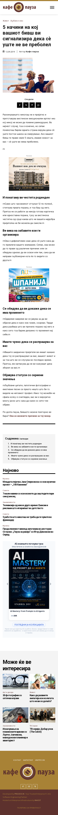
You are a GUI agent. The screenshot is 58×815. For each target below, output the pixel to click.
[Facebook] (19, 105)
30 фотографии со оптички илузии (12, 697)
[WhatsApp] (38, 105)
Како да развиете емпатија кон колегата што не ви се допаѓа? (42, 698)
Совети (6, 490)
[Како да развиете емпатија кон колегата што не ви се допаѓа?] (42, 681)
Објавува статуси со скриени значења (29, 459)
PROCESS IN (20, 794)
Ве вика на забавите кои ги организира (29, 446)
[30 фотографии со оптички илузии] (15, 681)
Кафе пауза (32, 51)
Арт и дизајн (8, 692)
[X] (26, 105)
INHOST (38, 800)
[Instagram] (29, 786)
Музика (6, 478)
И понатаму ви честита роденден (26, 443)
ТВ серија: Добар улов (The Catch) (41, 730)
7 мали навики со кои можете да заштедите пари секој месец (28, 495)
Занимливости (9, 502)
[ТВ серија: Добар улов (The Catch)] (42, 715)
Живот (6, 21)
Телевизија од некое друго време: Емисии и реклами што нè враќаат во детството (25, 507)
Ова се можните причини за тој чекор (29, 416)
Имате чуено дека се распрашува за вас (30, 455)
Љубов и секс (16, 21)
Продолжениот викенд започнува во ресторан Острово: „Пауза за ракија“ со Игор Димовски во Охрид (28, 531)
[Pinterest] (32, 105)
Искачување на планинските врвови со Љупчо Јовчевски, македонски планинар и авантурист (15, 734)
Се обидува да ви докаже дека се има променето (27, 451)
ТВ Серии (33, 726)
